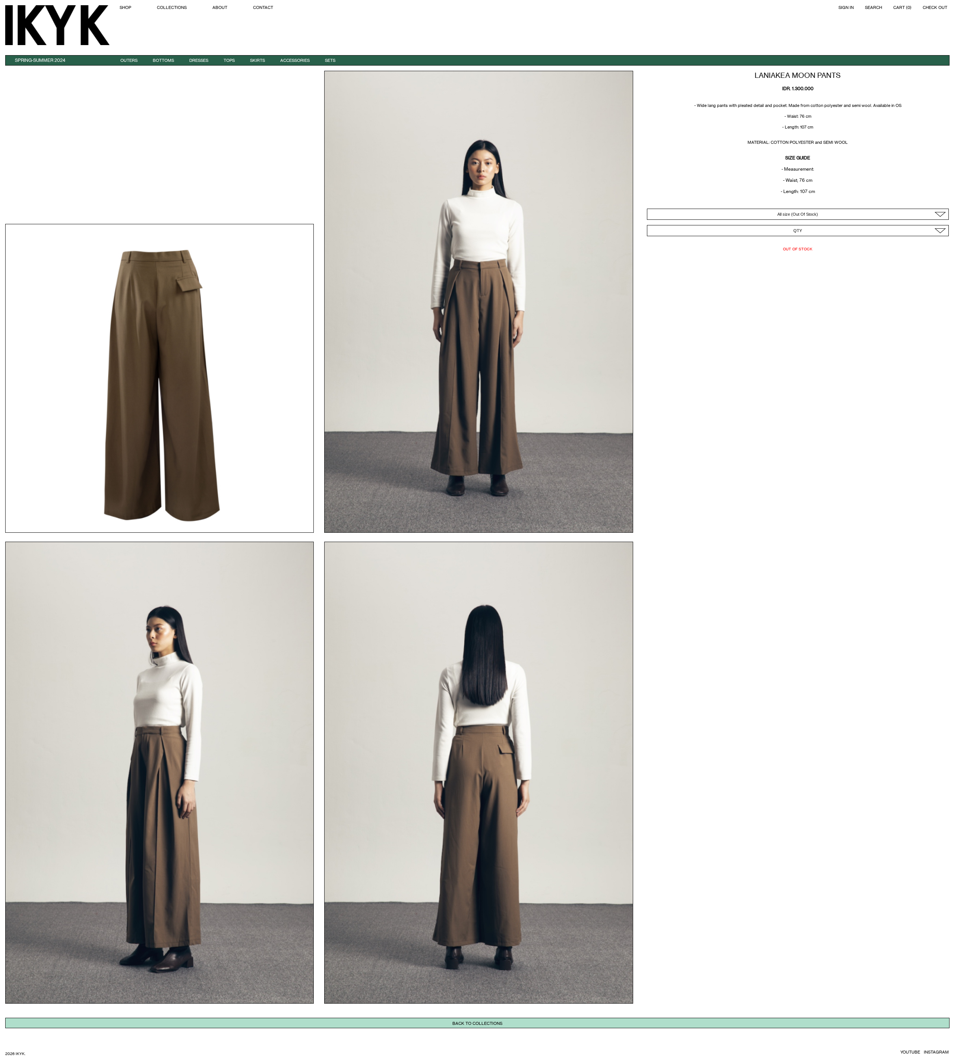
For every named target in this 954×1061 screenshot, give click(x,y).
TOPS (229, 60)
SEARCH (873, 7)
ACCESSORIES (295, 60)
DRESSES (198, 60)
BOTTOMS (163, 60)
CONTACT (263, 7)
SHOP (125, 7)
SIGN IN (846, 7)
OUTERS (129, 60)
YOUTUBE (910, 1052)
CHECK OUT (935, 7)
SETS (330, 60)
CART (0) (902, 7)
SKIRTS (257, 60)
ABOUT (219, 7)
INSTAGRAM (936, 1052)
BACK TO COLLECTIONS (477, 1023)
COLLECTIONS (172, 7)
